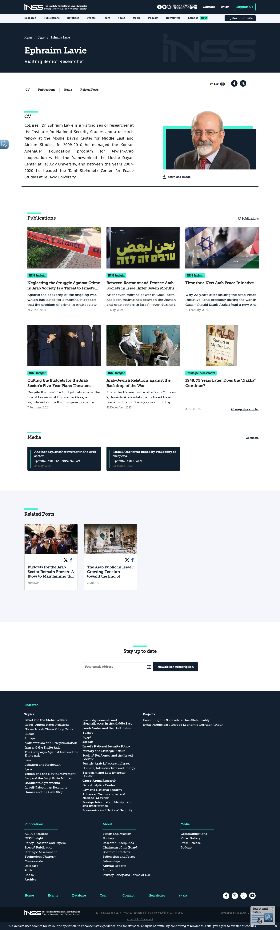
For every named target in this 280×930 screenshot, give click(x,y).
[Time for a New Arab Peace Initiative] (222, 270)
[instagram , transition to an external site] (243, 895)
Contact (209, 7)
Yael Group (249, 912)
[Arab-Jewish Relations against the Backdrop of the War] (143, 368)
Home (28, 37)
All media (252, 437)
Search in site (242, 18)
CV (28, 89)
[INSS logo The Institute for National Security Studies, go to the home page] (52, 912)
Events (91, 18)
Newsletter (173, 18)
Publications (46, 89)
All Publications (248, 218)
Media (68, 89)
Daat (239, 912)
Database (73, 18)
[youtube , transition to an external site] (252, 895)
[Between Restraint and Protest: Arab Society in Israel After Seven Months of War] (143, 270)
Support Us (244, 7)
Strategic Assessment (201, 373)
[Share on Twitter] (66, 559)
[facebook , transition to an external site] (234, 83)
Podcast (153, 18)
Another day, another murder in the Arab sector (65, 454)
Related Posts (89, 89)
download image (179, 177)
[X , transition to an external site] (243, 83)
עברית (225, 7)
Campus (193, 18)
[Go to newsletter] (149, 667)
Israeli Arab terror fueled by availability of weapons (144, 454)
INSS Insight (37, 275)
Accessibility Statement (140, 919)
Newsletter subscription (176, 667)
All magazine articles (245, 409)
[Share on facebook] (71, 559)
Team (106, 18)
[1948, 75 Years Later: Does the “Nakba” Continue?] (222, 368)
